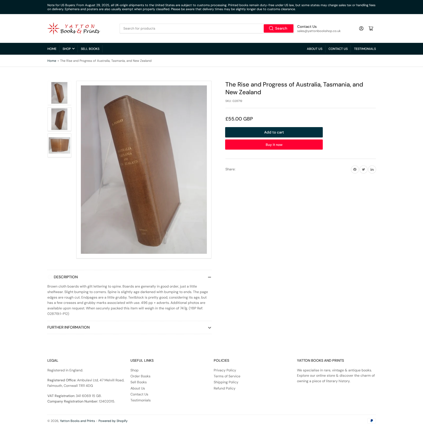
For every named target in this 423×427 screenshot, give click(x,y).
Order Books (140, 376)
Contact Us (338, 49)
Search (281, 28)
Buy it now (274, 144)
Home (51, 49)
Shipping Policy (226, 382)
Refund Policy (225, 388)
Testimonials (365, 49)
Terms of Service (227, 376)
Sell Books (90, 49)
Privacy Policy (225, 370)
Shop (67, 49)
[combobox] (207, 28)
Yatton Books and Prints (77, 421)
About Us (314, 49)
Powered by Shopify (113, 421)
